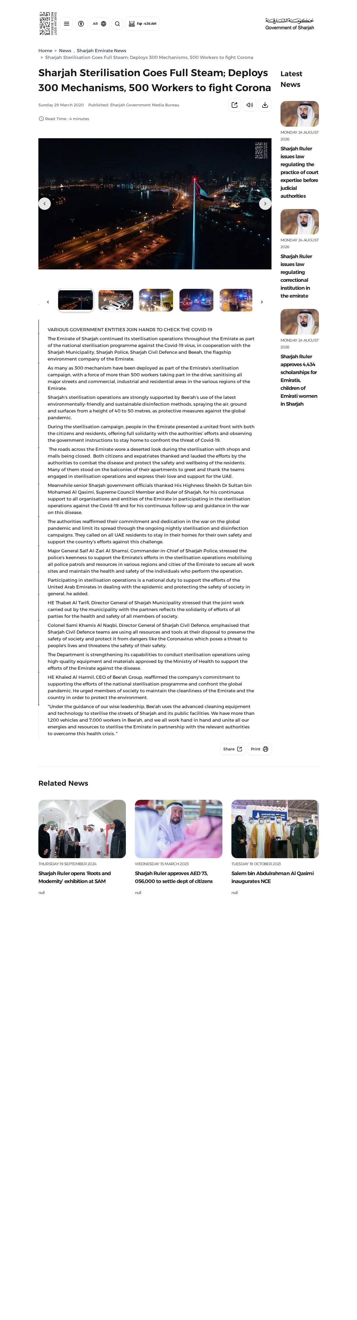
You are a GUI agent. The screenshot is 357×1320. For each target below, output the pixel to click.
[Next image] (265, 203)
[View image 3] (156, 300)
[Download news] (265, 104)
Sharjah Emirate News (101, 50)
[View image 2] (116, 300)
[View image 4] (196, 300)
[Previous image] (44, 203)
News (65, 50)
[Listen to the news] (249, 104)
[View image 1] (75, 300)
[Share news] (234, 104)
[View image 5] (237, 300)
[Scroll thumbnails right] (261, 302)
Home (45, 50)
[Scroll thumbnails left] (48, 302)
